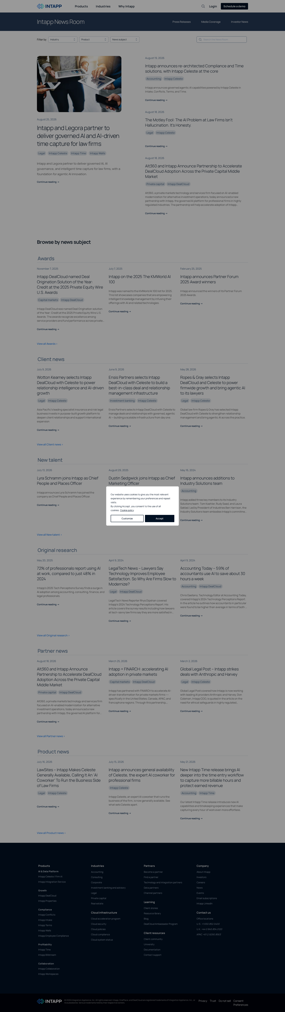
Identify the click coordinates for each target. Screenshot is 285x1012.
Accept (159, 518)
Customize (127, 518)
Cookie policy (127, 510)
